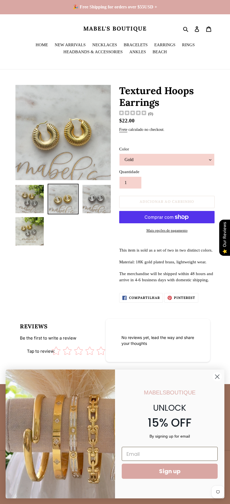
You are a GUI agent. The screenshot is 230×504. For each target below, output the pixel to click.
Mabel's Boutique (115, 28)
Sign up (170, 471)
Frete (123, 129)
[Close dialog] (217, 377)
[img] (132, 114)
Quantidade (129, 171)
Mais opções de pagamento (167, 230)
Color (124, 149)
